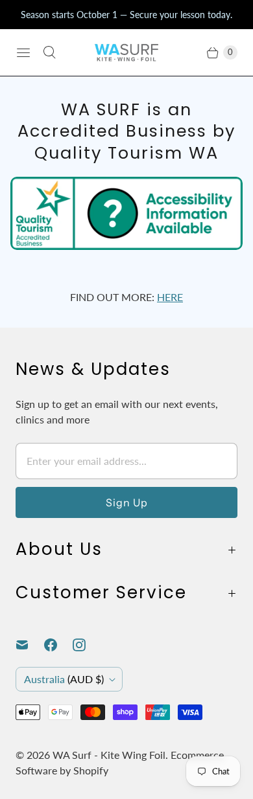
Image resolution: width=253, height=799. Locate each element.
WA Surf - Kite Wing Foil (109, 754)
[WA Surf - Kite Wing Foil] (126, 52)
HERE (170, 297)
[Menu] (23, 52)
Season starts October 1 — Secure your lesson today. (126, 14)
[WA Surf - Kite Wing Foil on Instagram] (87, 645)
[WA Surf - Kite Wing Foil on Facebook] (58, 645)
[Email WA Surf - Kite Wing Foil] (30, 645)
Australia (64, 679)
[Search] (49, 52)
